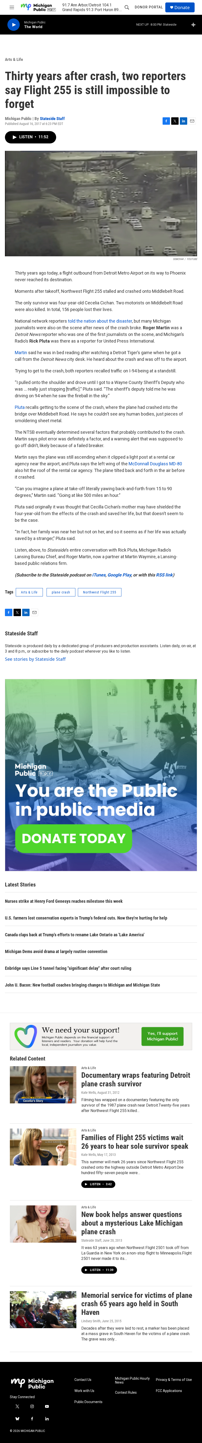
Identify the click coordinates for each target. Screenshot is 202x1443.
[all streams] (194, 25)
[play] (13, 25)
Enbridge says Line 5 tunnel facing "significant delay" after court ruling (68, 968)
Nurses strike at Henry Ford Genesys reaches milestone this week (64, 901)
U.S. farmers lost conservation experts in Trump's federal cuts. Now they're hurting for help (86, 918)
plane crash (61, 592)
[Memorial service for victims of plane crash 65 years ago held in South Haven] (43, 1309)
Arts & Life (14, 59)
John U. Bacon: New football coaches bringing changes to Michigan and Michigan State (82, 985)
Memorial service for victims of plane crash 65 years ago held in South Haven (136, 1304)
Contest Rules (126, 1392)
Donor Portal (149, 7)
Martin (21, 352)
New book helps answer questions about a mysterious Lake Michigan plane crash (132, 1223)
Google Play (119, 574)
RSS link (164, 574)
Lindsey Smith (91, 1321)
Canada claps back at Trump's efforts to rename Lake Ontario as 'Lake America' (74, 934)
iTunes (98, 574)
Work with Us (84, 1391)
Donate (182, 7)
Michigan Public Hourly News (132, 1380)
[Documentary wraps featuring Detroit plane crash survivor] (43, 1084)
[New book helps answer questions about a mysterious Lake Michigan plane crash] (43, 1223)
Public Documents (88, 1402)
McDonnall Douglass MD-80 (155, 463)
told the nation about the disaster (100, 321)
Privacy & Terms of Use (174, 1380)
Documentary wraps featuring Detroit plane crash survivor (135, 1079)
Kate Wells (88, 1093)
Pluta (20, 407)
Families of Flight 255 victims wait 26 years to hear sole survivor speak (134, 1141)
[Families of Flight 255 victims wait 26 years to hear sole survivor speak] (43, 1147)
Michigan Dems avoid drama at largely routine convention (56, 951)
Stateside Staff (52, 118)
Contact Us (82, 1380)
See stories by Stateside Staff (35, 659)
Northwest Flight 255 (99, 592)
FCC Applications (169, 1391)
